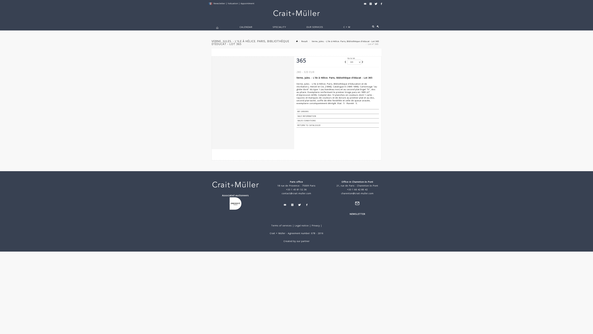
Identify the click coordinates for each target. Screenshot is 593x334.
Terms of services (281, 225)
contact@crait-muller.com (296, 193)
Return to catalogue (309, 125)
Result (304, 41)
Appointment (247, 3)
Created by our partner (297, 241)
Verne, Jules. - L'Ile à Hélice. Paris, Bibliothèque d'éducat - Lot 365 (345, 41)
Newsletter (219, 3)
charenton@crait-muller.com (357, 193)
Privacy (315, 225)
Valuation (233, 3)
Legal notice (302, 225)
